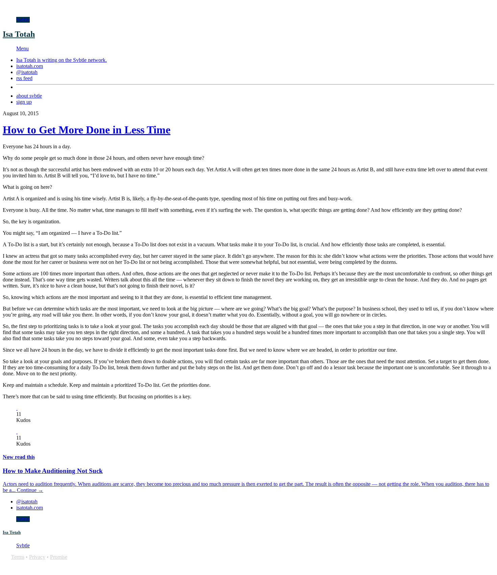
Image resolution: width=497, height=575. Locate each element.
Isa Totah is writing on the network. (61, 60)
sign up (24, 102)
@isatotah (27, 72)
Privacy (37, 557)
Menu (22, 48)
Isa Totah (19, 34)
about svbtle (29, 96)
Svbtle (23, 20)
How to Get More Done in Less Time (86, 130)
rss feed (24, 78)
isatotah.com (29, 66)
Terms (17, 557)
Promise (58, 557)
